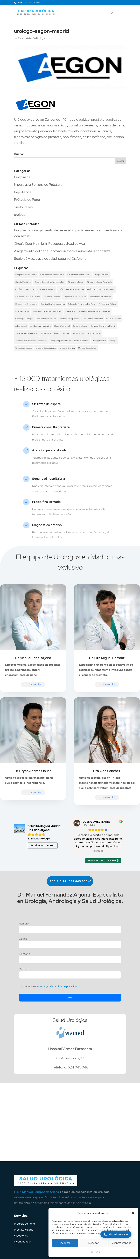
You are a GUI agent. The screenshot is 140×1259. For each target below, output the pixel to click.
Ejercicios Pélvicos (52, 296)
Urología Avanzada (23, 348)
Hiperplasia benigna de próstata (46, 311)
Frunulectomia (22, 311)
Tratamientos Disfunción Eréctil (86, 333)
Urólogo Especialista (87, 348)
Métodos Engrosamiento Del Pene (94, 311)
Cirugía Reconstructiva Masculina (49, 282)
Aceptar (65, 1243)
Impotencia (22, 192)
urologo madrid (99, 340)
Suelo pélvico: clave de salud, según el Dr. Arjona (50, 258)
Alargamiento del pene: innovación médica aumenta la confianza (62, 251)
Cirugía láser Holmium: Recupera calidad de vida (49, 243)
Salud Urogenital (62, 326)
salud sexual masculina (40, 326)
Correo (23, 939)
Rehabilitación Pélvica (93, 318)
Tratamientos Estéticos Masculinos (30, 340)
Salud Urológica (80, 326)
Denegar (93, 1243)
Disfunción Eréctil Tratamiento (101, 289)
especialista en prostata (100, 296)
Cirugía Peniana (101, 274)
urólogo (20, 214)
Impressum (95, 1251)
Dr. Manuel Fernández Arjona (38, 1192)
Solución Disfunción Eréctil (103, 326)
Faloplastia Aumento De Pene (81, 304)
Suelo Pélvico (24, 207)
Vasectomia (21, 1235)
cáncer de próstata (46, 289)
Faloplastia (22, 177)
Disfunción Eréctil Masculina (71, 289)
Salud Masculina (113, 318)
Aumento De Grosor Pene (52, 274)
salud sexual (21, 326)
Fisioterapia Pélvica (107, 304)
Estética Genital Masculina (52, 304)
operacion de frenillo (46, 318)
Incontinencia (22, 1241)
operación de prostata (69, 318)
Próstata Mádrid (23, 1229)
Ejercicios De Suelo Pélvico (27, 296)
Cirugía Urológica (75, 282)
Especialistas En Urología (31, 38)
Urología (113, 340)
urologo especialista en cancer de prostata (69, 340)
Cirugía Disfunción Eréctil (78, 274)
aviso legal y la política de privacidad (57, 986)
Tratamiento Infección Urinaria (55, 333)
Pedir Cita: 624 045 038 (28, 2)
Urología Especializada (46, 348)
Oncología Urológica (24, 318)
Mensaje (24, 969)
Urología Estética (67, 348)
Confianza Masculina (24, 289)
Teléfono (24, 954)
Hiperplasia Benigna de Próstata (38, 184)
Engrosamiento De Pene (75, 296)
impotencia (70, 311)
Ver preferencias (121, 1243)
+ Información (33, 684)
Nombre (24, 923)
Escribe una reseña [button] (42, 845)
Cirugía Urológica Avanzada (99, 282)
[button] (133, 1213)
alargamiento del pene (26, 274)
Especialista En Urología (26, 304)
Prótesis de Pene (27, 199)
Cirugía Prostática (23, 282)
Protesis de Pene (24, 1223)
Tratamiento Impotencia (26, 333)
